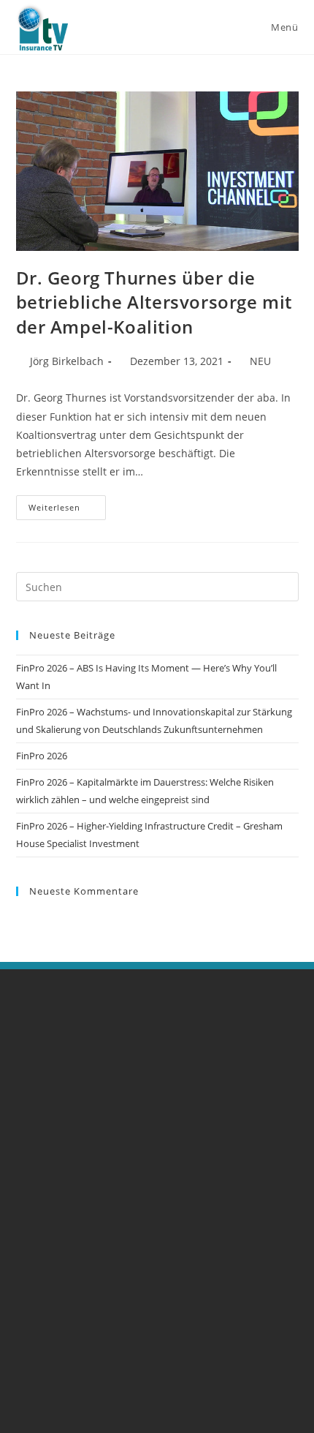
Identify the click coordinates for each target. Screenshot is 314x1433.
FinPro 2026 (41, 755)
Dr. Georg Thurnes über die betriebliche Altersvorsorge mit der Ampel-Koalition (154, 302)
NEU (260, 361)
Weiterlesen (67, 504)
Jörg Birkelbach (67, 361)
